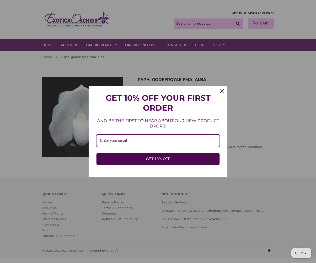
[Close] (221, 91)
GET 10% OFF (158, 159)
